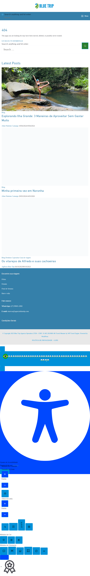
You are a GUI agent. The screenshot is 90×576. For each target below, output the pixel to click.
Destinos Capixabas (12, 258)
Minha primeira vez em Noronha (23, 190)
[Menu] (82, 16)
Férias (4, 279)
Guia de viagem (25, 258)
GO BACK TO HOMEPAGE (12, 41)
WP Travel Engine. (74, 333)
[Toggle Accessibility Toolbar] (2, 348)
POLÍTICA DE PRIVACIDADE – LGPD (45, 340)
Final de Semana (7, 289)
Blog (3, 112)
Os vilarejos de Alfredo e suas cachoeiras (29, 261)
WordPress (44, 336)
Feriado (4, 284)
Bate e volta (6, 293)
